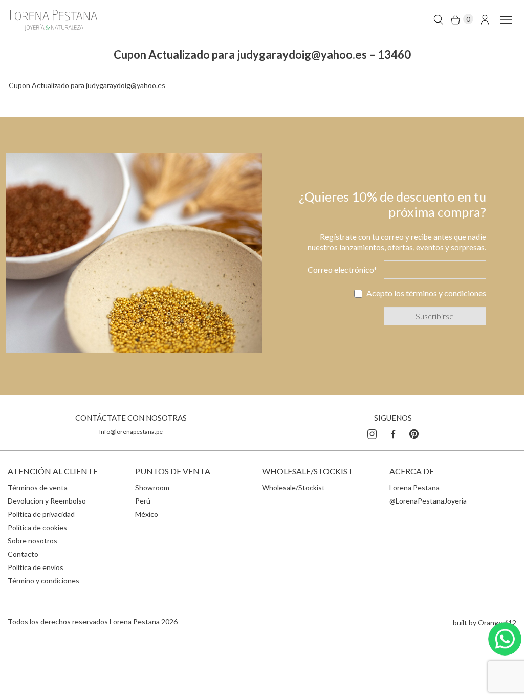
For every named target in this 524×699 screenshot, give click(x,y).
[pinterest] (414, 432)
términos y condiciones (446, 293)
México (146, 514)
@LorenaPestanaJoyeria (428, 500)
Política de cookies (37, 527)
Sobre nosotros (32, 540)
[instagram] (372, 432)
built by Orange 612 (484, 622)
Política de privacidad (41, 514)
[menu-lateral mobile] (504, 19)
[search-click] (438, 19)
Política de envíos (35, 567)
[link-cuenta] (485, 19)
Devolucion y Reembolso (47, 500)
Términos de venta (38, 487)
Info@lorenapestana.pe (131, 431)
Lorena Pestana (414, 487)
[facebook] (393, 432)
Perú (142, 500)
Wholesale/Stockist (293, 487)
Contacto (23, 554)
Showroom (152, 487)
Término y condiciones (43, 580)
